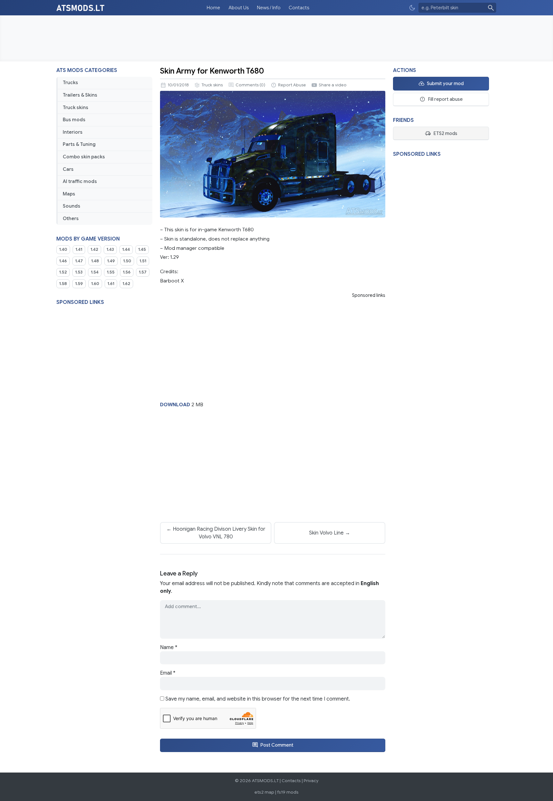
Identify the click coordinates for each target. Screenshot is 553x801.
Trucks (70, 82)
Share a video (333, 85)
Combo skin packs (84, 157)
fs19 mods (288, 792)
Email (167, 673)
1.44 (126, 249)
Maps (69, 194)
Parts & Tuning (79, 144)
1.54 (95, 272)
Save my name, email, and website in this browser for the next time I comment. (257, 699)
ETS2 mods (445, 133)
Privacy (311, 780)
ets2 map (264, 792)
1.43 (110, 249)
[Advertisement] (276, 38)
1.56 (127, 272)
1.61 (111, 283)
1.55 (111, 272)
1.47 (79, 261)
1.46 (63, 261)
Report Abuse (292, 85)
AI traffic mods (80, 181)
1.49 (111, 261)
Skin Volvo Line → (329, 533)
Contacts (299, 8)
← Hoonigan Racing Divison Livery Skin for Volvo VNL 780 (215, 533)
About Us (238, 8)
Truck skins (75, 107)
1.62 (126, 283)
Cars (68, 169)
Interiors (73, 132)
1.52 (63, 272)
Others (71, 218)
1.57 (143, 272)
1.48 (95, 261)
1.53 (79, 272)
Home (213, 8)
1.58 (63, 283)
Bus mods (74, 120)
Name (168, 647)
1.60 (95, 283)
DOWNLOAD (175, 404)
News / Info (269, 8)
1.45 (142, 249)
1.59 (79, 283)
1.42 (94, 249)
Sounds (71, 206)
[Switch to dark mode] (412, 8)
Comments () (250, 85)
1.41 (79, 249)
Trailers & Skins (80, 95)
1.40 (63, 249)
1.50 (127, 261)
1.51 (143, 261)
